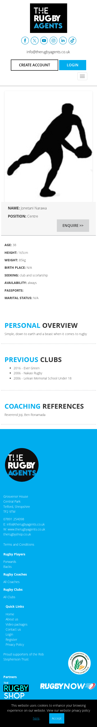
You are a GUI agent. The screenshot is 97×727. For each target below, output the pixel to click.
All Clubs (9, 597)
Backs (7, 566)
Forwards (9, 561)
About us (12, 619)
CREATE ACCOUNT (34, 64)
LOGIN (73, 64)
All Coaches (11, 582)
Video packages (17, 624)
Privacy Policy (15, 644)
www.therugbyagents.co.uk (26, 529)
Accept (57, 718)
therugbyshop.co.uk (17, 534)
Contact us (13, 629)
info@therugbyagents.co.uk (48, 51)
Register (11, 639)
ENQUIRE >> (72, 225)
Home (10, 614)
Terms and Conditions (18, 544)
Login (9, 634)
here (36, 718)
